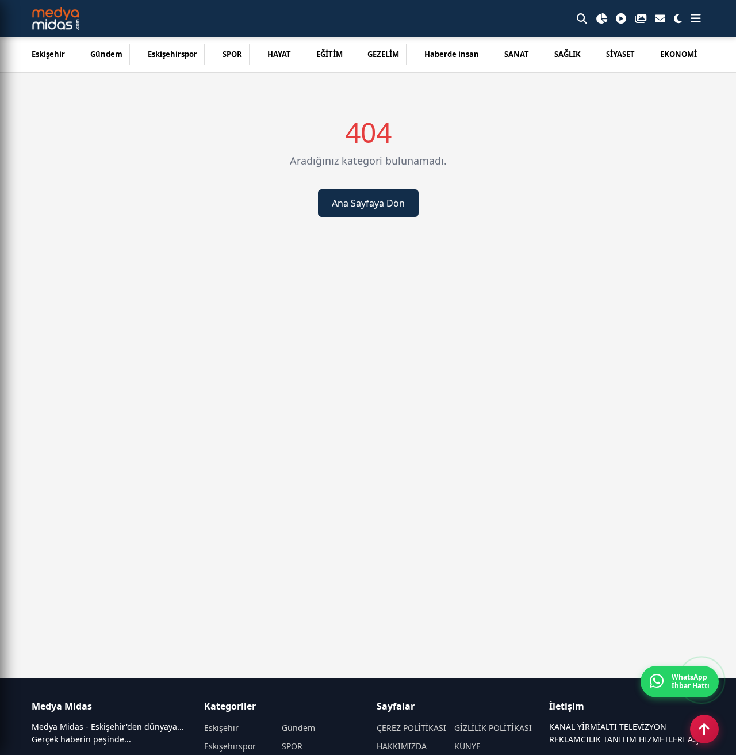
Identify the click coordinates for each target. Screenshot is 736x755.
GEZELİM (383, 54)
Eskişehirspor (172, 54)
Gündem (106, 54)
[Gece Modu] (677, 18)
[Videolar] (621, 18)
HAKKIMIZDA (402, 746)
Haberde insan (451, 54)
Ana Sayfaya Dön (368, 203)
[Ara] (582, 18)
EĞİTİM (329, 54)
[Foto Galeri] (640, 18)
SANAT (516, 54)
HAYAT (279, 54)
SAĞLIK (567, 54)
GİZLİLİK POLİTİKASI (493, 727)
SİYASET (620, 54)
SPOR (232, 54)
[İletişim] (660, 18)
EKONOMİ (678, 54)
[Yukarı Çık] (704, 729)
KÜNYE (467, 746)
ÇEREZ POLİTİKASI (411, 727)
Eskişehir (48, 54)
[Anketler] (601, 18)
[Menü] (695, 18)
